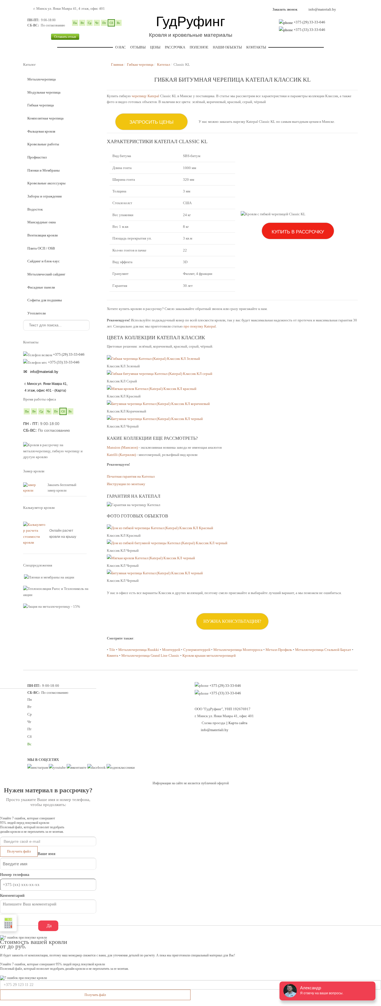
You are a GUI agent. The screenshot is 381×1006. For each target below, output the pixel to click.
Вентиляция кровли (42, 235)
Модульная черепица (44, 92)
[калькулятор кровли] (35, 533)
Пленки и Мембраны (43, 170)
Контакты (256, 47)
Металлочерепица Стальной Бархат (323, 650)
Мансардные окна (41, 222)
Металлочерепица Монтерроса (237, 650)
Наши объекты (227, 47)
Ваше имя (47, 854)
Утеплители (36, 313)
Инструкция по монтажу (126, 484)
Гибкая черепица (40, 105)
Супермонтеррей (196, 650)
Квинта (112, 655)
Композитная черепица (45, 118)
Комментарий (12, 895)
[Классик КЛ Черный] (155, 419)
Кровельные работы (43, 144)
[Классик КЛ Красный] (151, 389)
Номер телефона (14, 875)
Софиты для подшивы (44, 300)
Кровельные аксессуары (46, 183)
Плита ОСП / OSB (41, 248)
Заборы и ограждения (44, 196)
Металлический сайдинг (46, 274)
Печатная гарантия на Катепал (131, 476)
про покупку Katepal (200, 326)
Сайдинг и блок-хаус (43, 261)
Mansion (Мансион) (122, 447)
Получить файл (19, 851)
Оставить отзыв (65, 37)
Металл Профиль (279, 650)
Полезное (199, 47)
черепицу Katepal (145, 96)
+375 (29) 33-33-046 (309, 22)
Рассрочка (175, 47)
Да (49, 925)
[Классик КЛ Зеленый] (153, 359)
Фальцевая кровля (41, 131)
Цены (155, 47)
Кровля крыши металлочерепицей (209, 655)
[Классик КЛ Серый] (159, 374)
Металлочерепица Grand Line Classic (150, 655)
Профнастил (37, 157)
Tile (112, 650)
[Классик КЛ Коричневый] (158, 404)
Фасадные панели (41, 287)
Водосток (35, 209)
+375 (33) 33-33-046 (309, 30)
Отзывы (138, 47)
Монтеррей (171, 650)
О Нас (120, 47)
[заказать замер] (34, 487)
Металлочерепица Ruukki (138, 650)
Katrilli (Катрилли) (121, 455)
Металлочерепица (41, 79)
